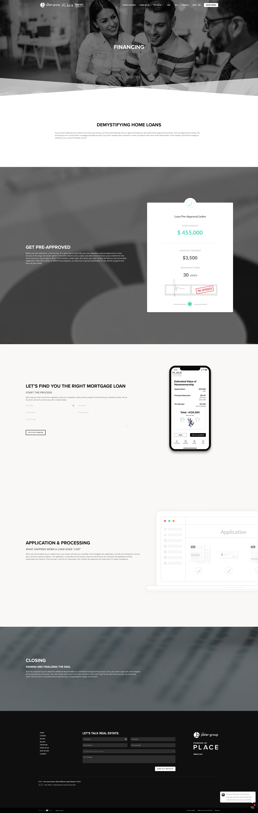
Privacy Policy (191, 810)
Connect (43, 754)
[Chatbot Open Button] (252, 807)
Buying (42, 739)
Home (42, 733)
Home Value (144, 5)
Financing (43, 745)
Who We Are (44, 751)
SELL (176, 5)
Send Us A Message (165, 769)
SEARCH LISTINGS (129, 5)
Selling (42, 742)
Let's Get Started (35, 432)
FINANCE (185, 5)
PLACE (78, 782)
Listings (43, 736)
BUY (169, 5)
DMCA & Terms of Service (205, 810)
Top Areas (157, 5)
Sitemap (217, 810)
